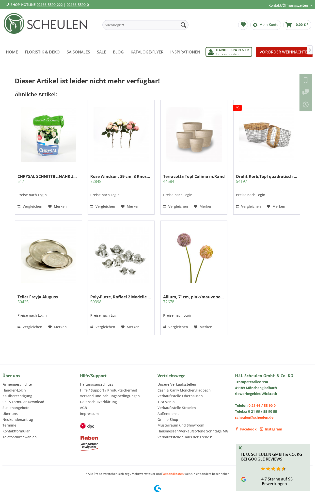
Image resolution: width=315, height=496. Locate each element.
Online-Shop (168, 419)
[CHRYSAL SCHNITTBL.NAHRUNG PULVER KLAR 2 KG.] (48, 134)
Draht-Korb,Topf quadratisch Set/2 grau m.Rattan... (267, 179)
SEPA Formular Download (23, 401)
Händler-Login (14, 390)
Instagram (273, 429)
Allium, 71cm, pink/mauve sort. (194, 299)
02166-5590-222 (50, 4)
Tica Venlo (166, 401)
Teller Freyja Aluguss (37, 299)
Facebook (248, 429)
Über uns (10, 413)
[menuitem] (145, 25)
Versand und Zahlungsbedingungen (110, 395)
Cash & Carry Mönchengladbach (184, 390)
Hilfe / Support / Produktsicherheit (108, 390)
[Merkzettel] (243, 25)
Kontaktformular (16, 431)
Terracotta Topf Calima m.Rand (194, 179)
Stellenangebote (15, 407)
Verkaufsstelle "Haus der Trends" (185, 437)
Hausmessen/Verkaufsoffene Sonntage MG (193, 431)
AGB (83, 407)
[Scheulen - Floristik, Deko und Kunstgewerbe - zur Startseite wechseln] (47, 26)
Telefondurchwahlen (19, 437)
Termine (9, 425)
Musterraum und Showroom (181, 425)
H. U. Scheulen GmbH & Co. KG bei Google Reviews (271, 457)
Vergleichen (32, 206)
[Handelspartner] (228, 52)
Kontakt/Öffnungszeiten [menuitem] (288, 5)
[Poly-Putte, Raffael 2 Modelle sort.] (121, 255)
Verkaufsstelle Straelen (177, 407)
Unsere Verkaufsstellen (177, 384)
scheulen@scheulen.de (254, 417)
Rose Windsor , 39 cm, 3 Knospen (121, 179)
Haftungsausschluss (96, 384)
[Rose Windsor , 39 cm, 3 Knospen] (121, 134)
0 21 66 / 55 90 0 (262, 405)
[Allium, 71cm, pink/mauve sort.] (194, 255)
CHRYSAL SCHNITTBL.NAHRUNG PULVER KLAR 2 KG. (48, 179)
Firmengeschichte (17, 384)
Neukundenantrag (17, 419)
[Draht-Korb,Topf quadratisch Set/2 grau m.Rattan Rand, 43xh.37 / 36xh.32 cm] (267, 134)
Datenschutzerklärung (98, 401)
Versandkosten (173, 474)
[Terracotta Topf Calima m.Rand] (194, 134)
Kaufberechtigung (17, 395)
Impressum (89, 413)
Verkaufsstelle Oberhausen (180, 395)
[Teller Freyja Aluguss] (48, 255)
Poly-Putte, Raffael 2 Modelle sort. (121, 299)
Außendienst (168, 413)
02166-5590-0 (78, 4)
